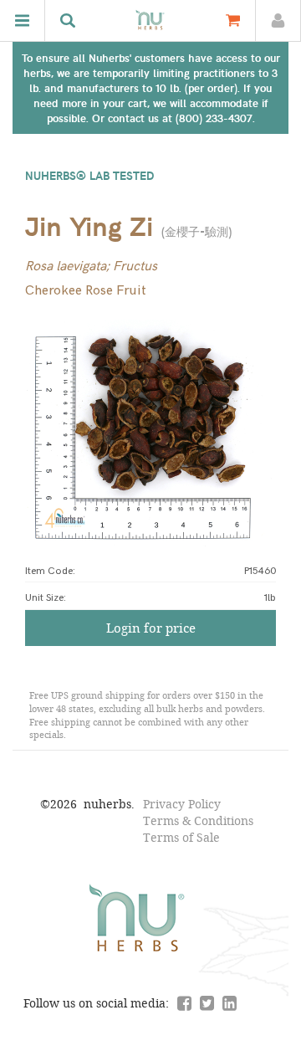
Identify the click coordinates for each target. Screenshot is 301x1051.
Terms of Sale (181, 837)
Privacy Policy (182, 804)
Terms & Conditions (198, 820)
